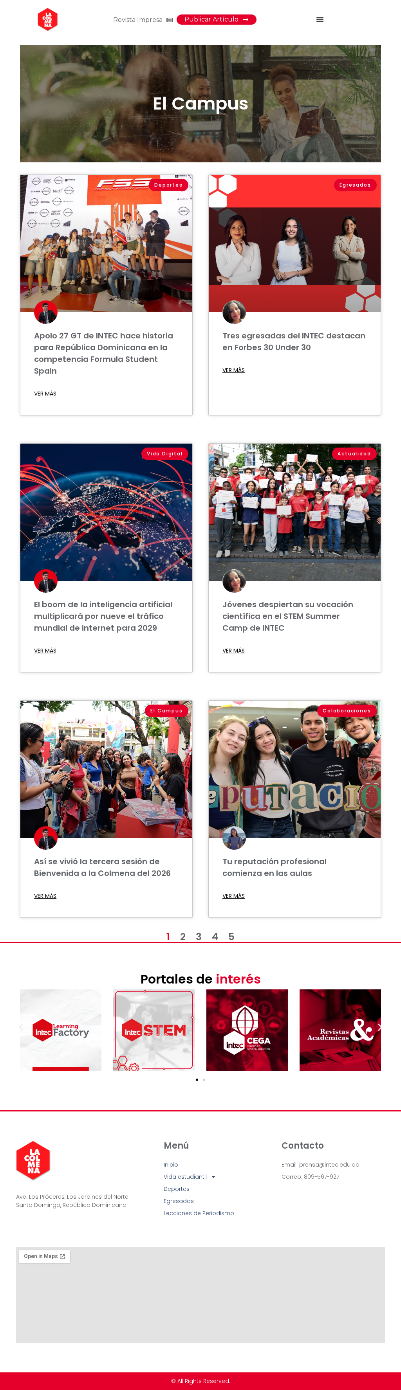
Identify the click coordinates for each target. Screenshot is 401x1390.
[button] (21, 1027)
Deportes (177, 1189)
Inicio (171, 1165)
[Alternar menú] (320, 19)
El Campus (201, 103)
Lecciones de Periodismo (199, 1213)
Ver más (45, 393)
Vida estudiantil (185, 1177)
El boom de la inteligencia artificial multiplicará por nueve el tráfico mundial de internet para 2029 (103, 616)
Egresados (179, 1201)
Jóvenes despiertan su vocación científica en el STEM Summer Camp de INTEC (287, 616)
